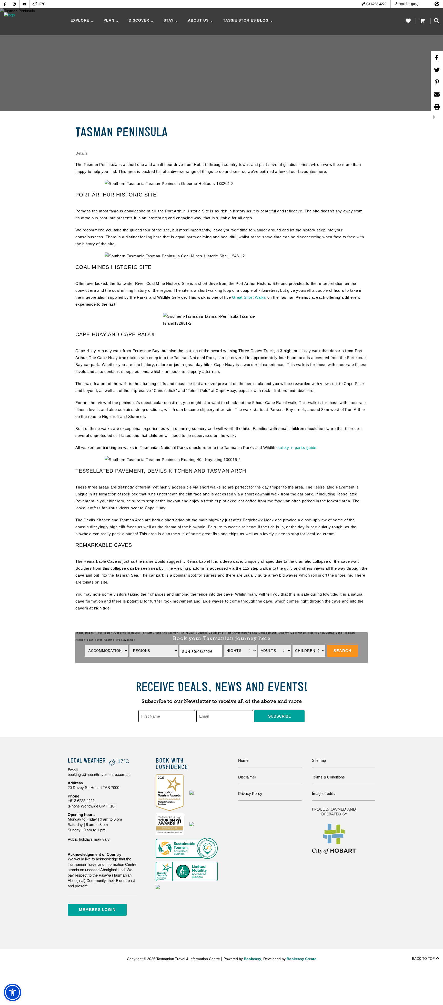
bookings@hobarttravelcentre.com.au (99, 774)
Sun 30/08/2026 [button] (197, 652)
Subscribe (279, 716)
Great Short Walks (249, 297)
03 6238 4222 (376, 4)
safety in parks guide (297, 447)
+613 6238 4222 (81, 801)
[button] (342, 651)
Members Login (97, 909)
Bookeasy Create (301, 959)
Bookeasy (252, 959)
